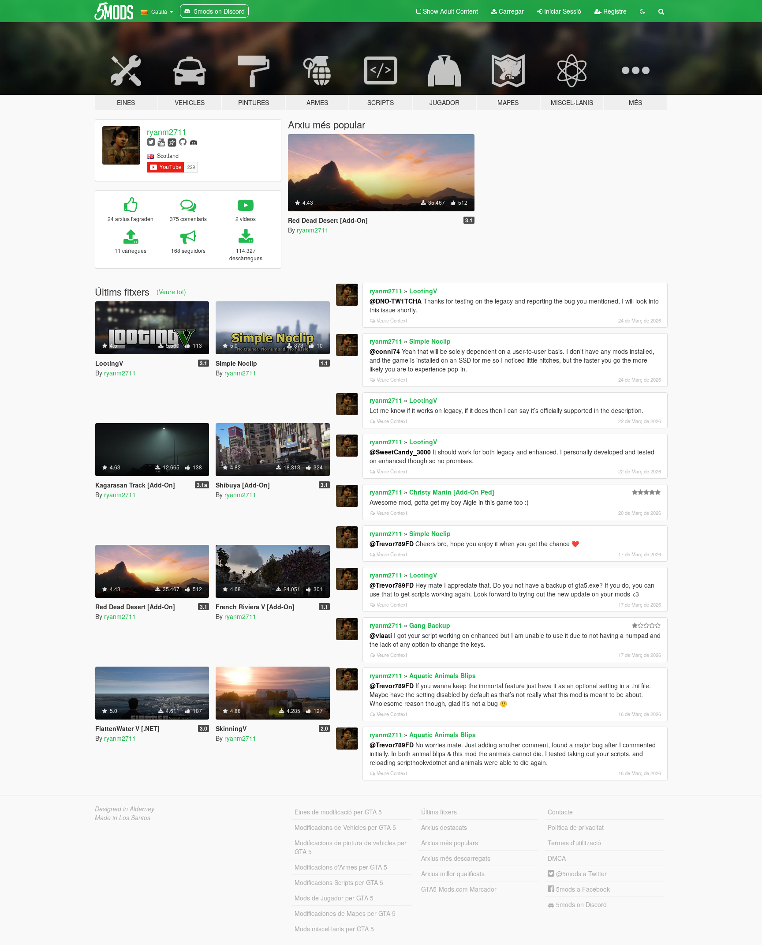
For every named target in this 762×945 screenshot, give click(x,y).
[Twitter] (151, 141)
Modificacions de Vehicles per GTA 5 (345, 827)
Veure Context (392, 320)
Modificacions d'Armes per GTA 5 (341, 866)
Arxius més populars (449, 842)
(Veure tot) (171, 291)
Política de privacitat (576, 827)
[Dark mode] (642, 11)
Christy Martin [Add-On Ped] (451, 492)
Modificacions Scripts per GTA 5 (339, 882)
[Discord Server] (193, 141)
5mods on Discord (580, 904)
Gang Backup (429, 625)
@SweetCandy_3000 (400, 451)
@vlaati (381, 635)
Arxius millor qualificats (453, 873)
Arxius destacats (444, 827)
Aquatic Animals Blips (442, 675)
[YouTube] (161, 141)
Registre (614, 11)
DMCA (557, 858)
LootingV (423, 290)
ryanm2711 (167, 131)
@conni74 (385, 351)
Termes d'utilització (574, 842)
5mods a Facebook (582, 889)
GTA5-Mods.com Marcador (459, 889)
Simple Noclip (430, 341)
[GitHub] (183, 141)
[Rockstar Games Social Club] (172, 141)
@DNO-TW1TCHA (396, 300)
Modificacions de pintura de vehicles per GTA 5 (351, 847)
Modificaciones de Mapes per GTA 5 (345, 913)
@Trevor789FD (392, 543)
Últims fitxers (439, 811)
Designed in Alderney (124, 808)
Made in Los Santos (122, 817)
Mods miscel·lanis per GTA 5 (334, 928)
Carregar (510, 11)
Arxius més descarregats (455, 858)
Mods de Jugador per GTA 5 (334, 897)
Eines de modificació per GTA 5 (338, 811)
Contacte (560, 811)
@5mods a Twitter (580, 873)
